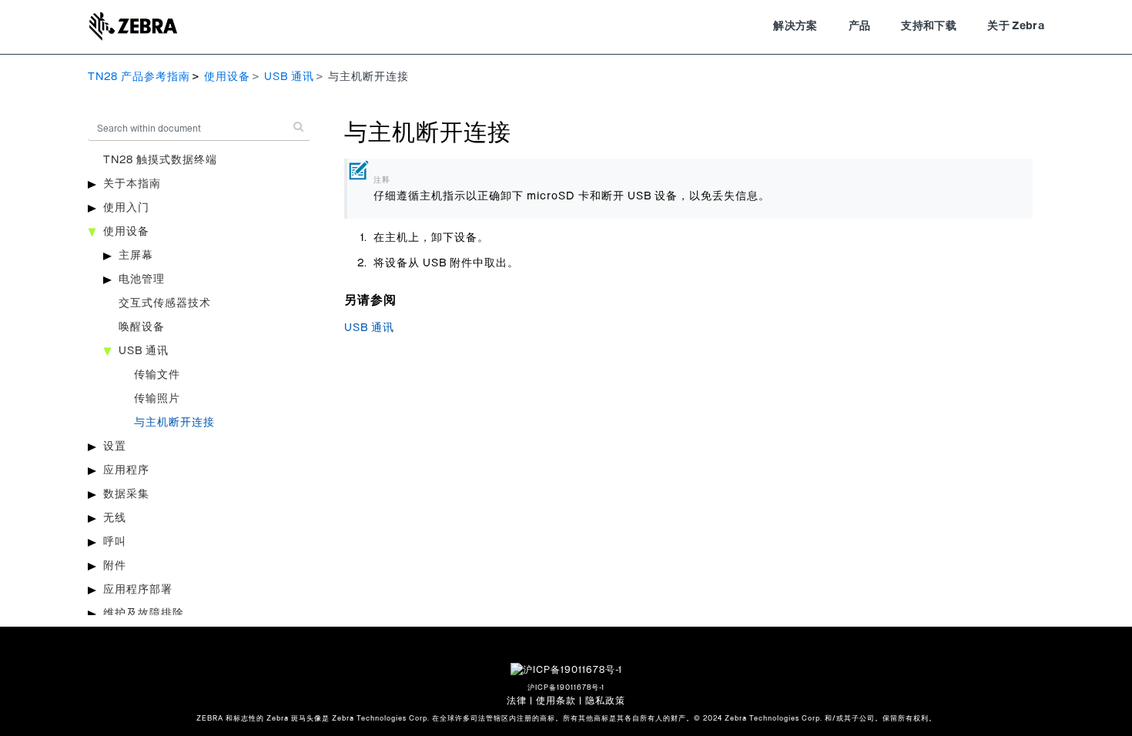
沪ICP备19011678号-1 (566, 687)
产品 (860, 26)
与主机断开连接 (174, 422)
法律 (517, 700)
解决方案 (795, 26)
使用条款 (556, 700)
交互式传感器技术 (165, 303)
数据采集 (126, 494)
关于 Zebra (1015, 26)
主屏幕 (136, 255)
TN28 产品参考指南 (139, 77)
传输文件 (157, 375)
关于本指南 (132, 184)
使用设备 (227, 77)
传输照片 (157, 398)
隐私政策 (605, 700)
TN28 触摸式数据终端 (160, 160)
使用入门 (126, 207)
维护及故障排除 (143, 613)
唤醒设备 (142, 327)
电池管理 (142, 279)
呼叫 (114, 542)
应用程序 (126, 470)
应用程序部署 (137, 589)
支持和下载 (928, 26)
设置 (114, 446)
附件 (114, 565)
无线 (114, 518)
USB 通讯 (289, 77)
